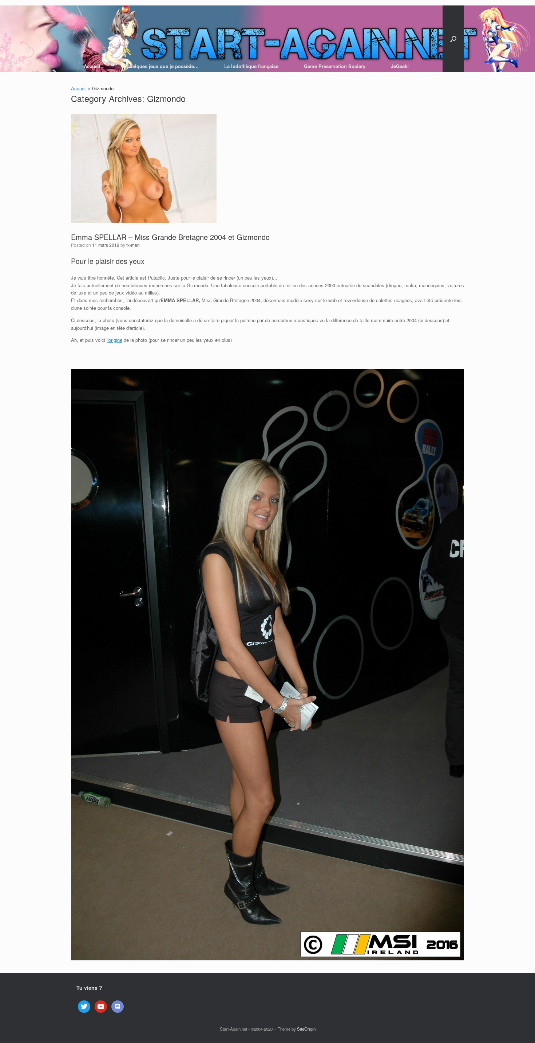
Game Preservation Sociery (334, 66)
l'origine (114, 339)
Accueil (92, 66)
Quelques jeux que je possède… (162, 66)
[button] (453, 38)
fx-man (133, 245)
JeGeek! (400, 66)
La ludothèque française (251, 66)
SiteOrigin (306, 1029)
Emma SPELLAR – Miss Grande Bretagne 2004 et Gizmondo (170, 237)
